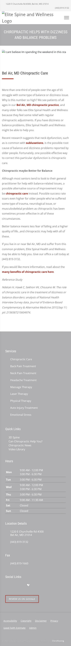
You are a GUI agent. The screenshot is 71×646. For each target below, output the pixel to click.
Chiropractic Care (21, 359)
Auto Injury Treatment (24, 408)
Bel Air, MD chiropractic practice (38, 105)
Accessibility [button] (10, 620)
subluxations (34, 143)
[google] (7, 585)
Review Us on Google (22, 598)
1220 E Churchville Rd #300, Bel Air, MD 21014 (27, 3)
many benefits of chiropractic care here (28, 272)
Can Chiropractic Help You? (25, 441)
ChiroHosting (58, 640)
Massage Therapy (21, 387)
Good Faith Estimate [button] (14, 627)
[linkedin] (35, 585)
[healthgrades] (28, 585)
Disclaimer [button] (41, 620)
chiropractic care (17, 193)
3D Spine (14, 437)
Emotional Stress (20, 415)
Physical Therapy (20, 401)
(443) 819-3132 (61, 7)
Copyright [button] (26, 620)
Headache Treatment (23, 380)
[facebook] (14, 585)
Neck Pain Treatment (23, 373)
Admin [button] (32, 627)
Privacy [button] (54, 620)
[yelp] (21, 585)
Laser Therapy (19, 394)
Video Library (17, 449)
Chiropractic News (20, 445)
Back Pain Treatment (23, 366)
